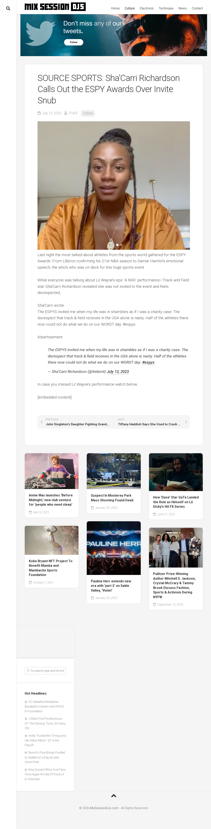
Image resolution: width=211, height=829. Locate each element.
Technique (166, 8)
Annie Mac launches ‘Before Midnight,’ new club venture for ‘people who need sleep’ (51, 499)
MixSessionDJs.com (104, 808)
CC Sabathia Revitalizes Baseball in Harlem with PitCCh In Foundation (44, 706)
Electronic (147, 8)
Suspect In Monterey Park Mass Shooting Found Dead (112, 498)
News (182, 8)
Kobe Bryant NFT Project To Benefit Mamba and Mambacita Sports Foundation (51, 568)
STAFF (73, 113)
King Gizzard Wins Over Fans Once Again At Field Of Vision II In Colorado (45, 774)
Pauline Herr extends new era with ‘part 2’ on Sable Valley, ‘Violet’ (111, 585)
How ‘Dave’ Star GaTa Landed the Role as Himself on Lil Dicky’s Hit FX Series (176, 502)
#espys (148, 362)
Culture (130, 8)
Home (115, 8)
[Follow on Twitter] (113, 35)
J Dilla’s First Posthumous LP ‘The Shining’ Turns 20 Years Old (45, 723)
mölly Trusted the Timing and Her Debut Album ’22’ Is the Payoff (45, 740)
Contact (197, 8)
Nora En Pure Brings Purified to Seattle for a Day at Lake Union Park (45, 757)
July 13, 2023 (118, 371)
